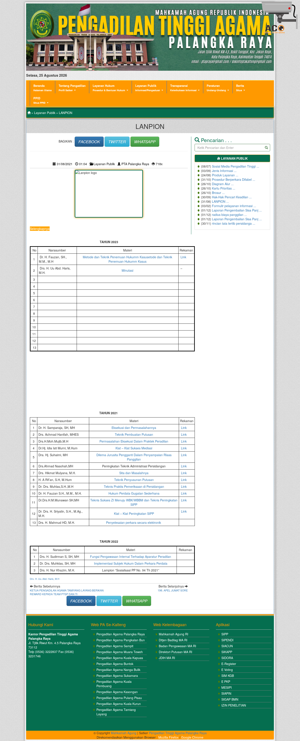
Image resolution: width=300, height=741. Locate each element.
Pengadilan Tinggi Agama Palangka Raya (178, 733)
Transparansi (183, 88)
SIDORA (227, 658)
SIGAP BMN (229, 699)
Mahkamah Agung (123, 733)
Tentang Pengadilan (72, 88)
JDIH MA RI (167, 658)
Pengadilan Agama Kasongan (117, 692)
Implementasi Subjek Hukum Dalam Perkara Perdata (130, 563)
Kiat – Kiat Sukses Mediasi (134, 448)
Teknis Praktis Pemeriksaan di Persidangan (134, 486)
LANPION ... (220, 201)
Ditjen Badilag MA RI (173, 640)
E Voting (227, 669)
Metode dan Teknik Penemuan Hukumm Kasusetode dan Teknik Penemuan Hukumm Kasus (127, 259)
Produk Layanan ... (225, 175)
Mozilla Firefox (168, 737)
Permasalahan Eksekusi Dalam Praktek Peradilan (133, 441)
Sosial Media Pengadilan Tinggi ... (235, 166)
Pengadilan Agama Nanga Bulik (118, 669)
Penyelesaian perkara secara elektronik (134, 522)
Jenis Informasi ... (224, 170)
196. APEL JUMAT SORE (173, 590)
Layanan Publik (147, 88)
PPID (39, 100)
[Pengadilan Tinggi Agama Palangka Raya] (29, 112)
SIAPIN (226, 693)
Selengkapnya (40, 228)
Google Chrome (192, 737)
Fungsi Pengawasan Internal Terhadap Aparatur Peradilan (130, 556)
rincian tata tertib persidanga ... (233, 223)
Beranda (42, 88)
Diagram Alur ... (223, 184)
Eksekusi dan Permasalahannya (134, 427)
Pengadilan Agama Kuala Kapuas (119, 658)
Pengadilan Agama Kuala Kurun (118, 703)
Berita (240, 88)
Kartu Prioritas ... (223, 188)
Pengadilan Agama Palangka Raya (120, 634)
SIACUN (227, 646)
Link (183, 257)
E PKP (225, 681)
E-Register (228, 663)
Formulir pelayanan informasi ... (234, 206)
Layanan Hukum (109, 88)
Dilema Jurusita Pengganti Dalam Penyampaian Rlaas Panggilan (134, 457)
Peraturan (216, 88)
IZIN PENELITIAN (233, 705)
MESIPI (226, 687)
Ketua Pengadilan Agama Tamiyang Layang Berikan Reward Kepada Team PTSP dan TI (67, 592)
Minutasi (127, 270)
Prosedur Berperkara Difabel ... (233, 179)
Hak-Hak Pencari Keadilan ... (232, 197)
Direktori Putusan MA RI (175, 652)
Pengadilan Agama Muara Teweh (119, 652)
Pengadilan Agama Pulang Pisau (119, 698)
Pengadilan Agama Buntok (114, 663)
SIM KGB (227, 675)
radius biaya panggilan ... (229, 214)
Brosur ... (218, 192)
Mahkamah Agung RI (173, 634)
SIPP (224, 634)
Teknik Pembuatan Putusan (134, 434)
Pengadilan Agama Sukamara (117, 675)
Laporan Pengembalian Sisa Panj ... (237, 210)
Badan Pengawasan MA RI (177, 646)
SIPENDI (227, 640)
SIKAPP (226, 652)
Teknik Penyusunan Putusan (134, 479)
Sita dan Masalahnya (133, 473)
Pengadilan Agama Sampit (114, 646)
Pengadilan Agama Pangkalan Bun (120, 640)
